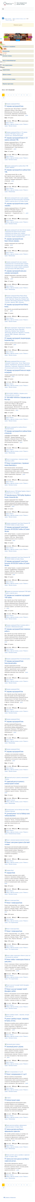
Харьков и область (10, 800)
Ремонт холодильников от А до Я (16, 1074)
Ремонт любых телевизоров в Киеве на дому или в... (17, 960)
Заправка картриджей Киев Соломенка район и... (17, 630)
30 (3, 97)
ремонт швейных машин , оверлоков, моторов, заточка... (17, 1020)
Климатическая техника (9, 79)
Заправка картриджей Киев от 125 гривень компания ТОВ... (16, 139)
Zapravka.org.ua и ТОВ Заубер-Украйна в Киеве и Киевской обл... (18, 496)
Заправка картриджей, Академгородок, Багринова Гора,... (18, 339)
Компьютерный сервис (13, 1100)
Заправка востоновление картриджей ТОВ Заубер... (17, 596)
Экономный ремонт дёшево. (14, 1046)
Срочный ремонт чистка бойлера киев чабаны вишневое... (17, 814)
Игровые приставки (8, 83)
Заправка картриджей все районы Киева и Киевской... (18, 432)
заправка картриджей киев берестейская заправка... (14, 240)
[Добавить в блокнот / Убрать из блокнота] (5, 106)
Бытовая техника (7, 55)
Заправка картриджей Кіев (14, 691)
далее (26, 115)
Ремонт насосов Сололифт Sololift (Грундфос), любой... (16, 990)
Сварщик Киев (10, 873)
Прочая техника (7, 74)
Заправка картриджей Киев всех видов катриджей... (17, 371)
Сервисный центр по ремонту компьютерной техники (14, 782)
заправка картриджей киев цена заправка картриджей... (15, 272)
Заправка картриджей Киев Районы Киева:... (16, 305)
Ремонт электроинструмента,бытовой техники (17, 843)
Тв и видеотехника (7, 65)
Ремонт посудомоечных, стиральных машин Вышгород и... (17, 464)
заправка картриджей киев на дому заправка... (16, 204)
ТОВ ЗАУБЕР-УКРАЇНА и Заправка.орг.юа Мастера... (17, 398)
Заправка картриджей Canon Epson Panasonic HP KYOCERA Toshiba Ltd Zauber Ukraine (17, 529)
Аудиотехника (6, 69)
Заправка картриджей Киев (14, 106)
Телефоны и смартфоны (9, 46)
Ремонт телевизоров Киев (14, 903)
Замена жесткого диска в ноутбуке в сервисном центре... (17, 1160)
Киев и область (9, 122)
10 (27, 95)
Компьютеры (6, 51)
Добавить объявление (10, 1197)
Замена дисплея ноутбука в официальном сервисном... (14, 1130)
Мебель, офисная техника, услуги (19, 18)
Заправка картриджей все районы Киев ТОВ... (18, 171)
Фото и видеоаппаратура (9, 60)
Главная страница (7, 18)
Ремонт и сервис (9, 20)
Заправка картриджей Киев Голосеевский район (14, 662)
